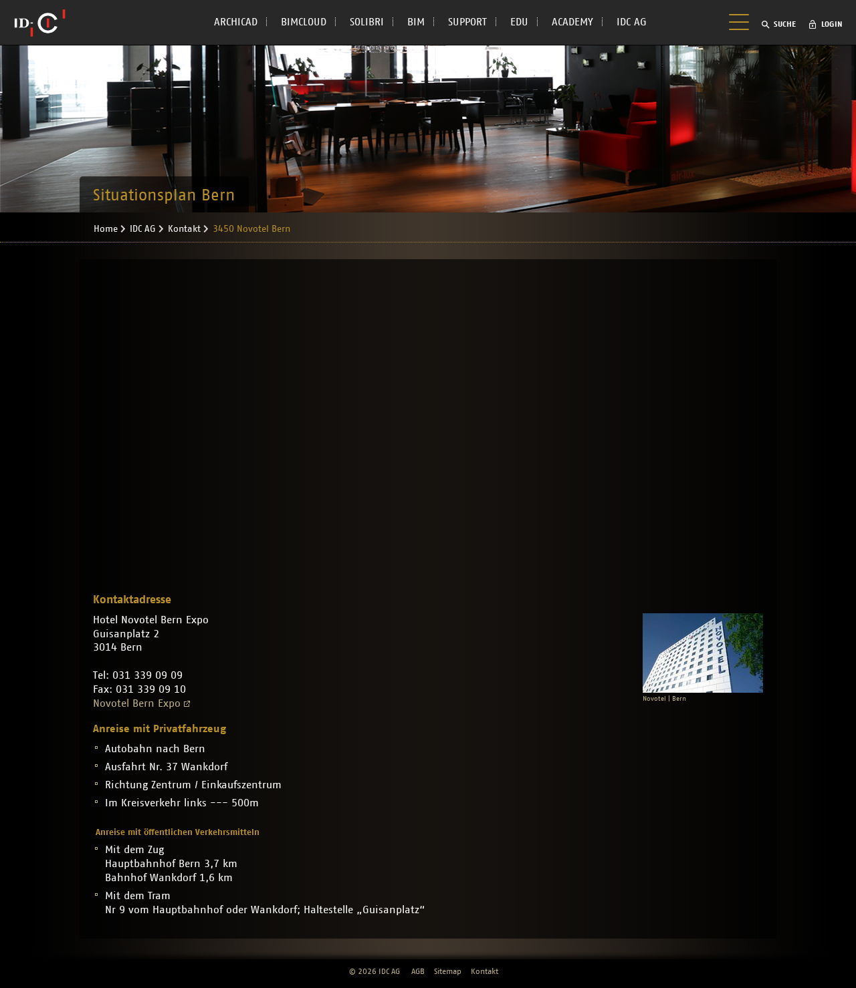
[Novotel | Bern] (703, 653)
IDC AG (632, 22)
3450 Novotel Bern (251, 229)
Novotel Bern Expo (137, 703)
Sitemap (447, 971)
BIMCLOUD (303, 22)
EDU (519, 22)
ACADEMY (572, 22)
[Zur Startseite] (39, 23)
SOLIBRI (367, 22)
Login (832, 24)
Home (106, 229)
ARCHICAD (235, 22)
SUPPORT (467, 22)
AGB (418, 971)
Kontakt (184, 229)
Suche (785, 24)
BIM (416, 22)
